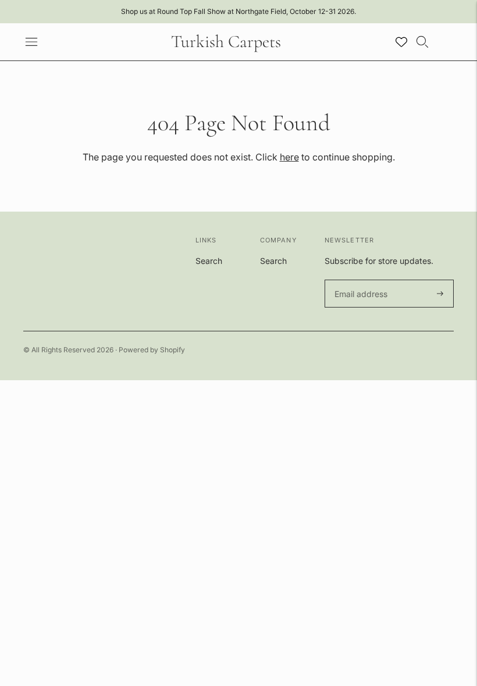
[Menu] (31, 42)
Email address (359, 280)
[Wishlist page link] (401, 42)
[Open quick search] (422, 42)
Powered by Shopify (152, 349)
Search (208, 261)
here (289, 157)
